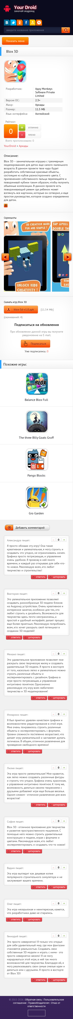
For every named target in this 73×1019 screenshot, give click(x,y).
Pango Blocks (36, 475)
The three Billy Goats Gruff (36, 437)
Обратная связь (33, 999)
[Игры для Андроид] (20, 8)
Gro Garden (36, 513)
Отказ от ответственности (43, 1004)
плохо (28, 134)
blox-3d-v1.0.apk (24, 309)
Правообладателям (38, 1003)
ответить (40, 577)
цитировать (59, 577)
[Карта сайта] (33, 23)
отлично (29, 127)
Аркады (23, 146)
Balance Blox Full (36, 399)
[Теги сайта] (39, 23)
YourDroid (10, 146)
